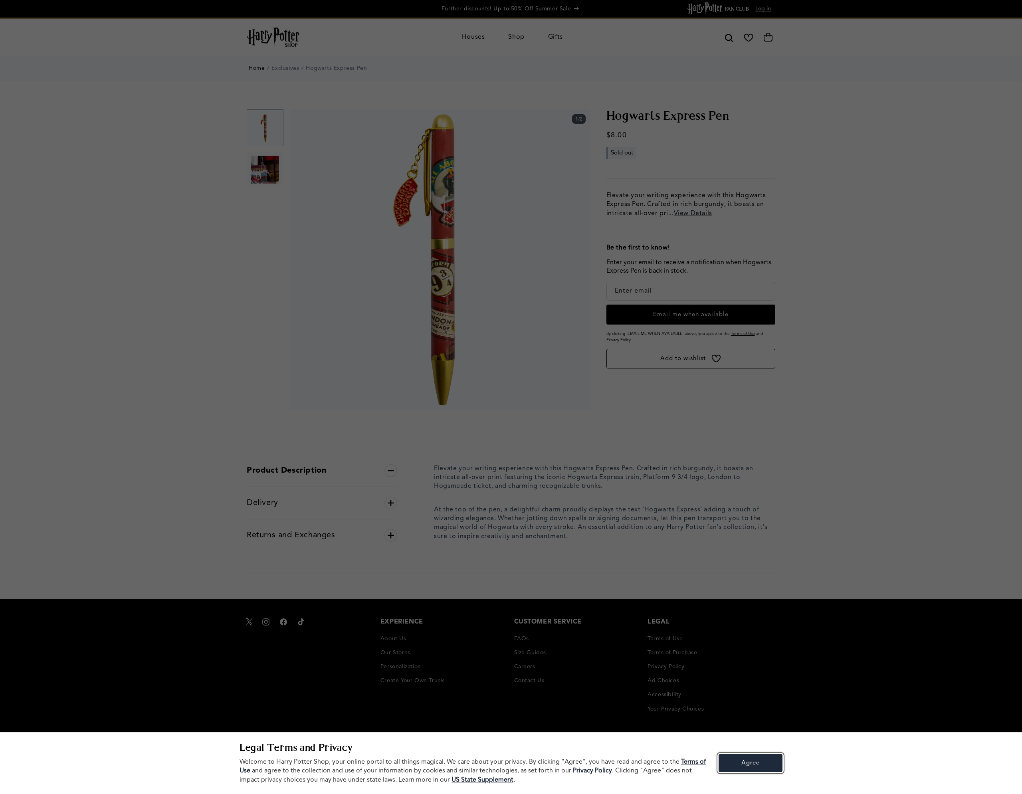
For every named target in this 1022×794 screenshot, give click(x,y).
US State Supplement (482, 780)
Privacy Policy (592, 771)
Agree (750, 763)
